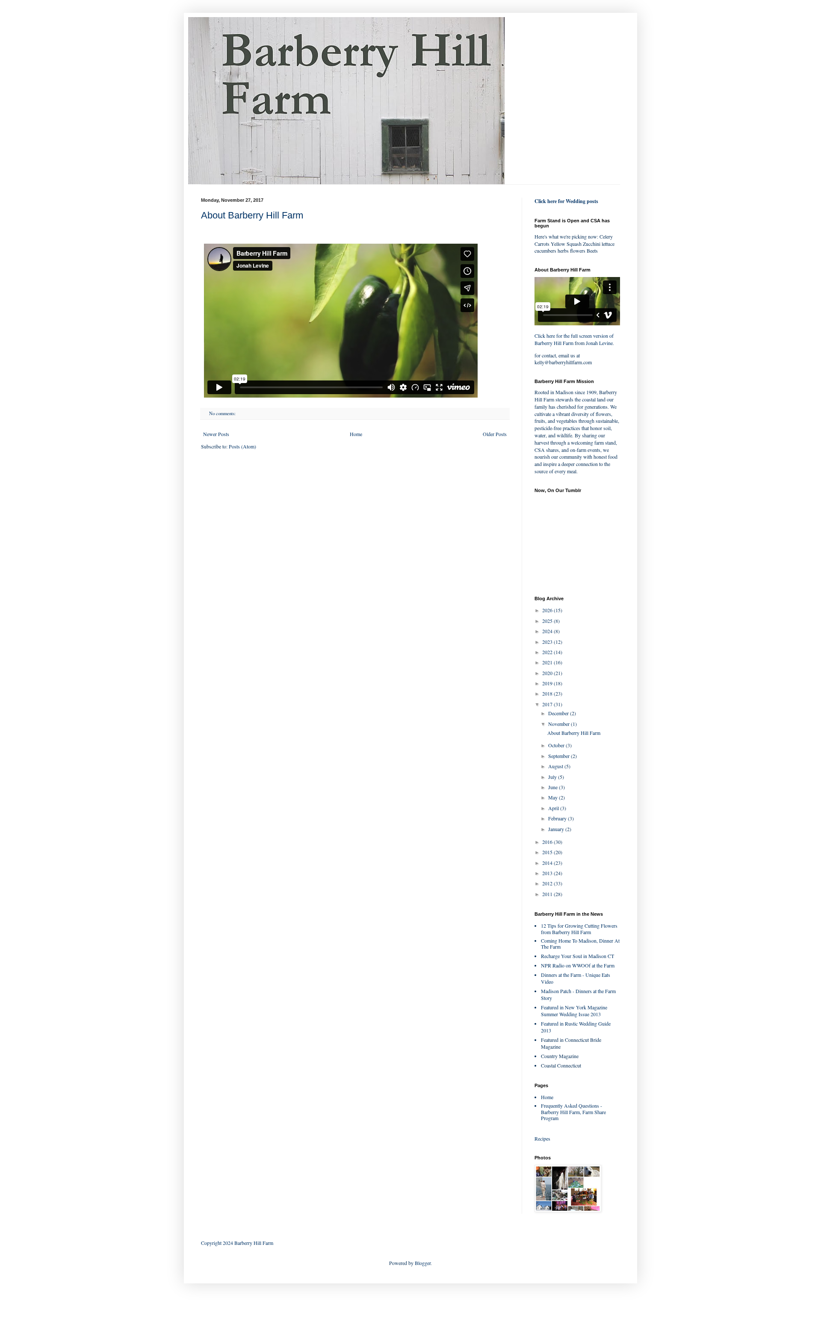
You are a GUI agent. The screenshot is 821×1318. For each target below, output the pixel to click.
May (553, 797)
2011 (548, 893)
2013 (548, 873)
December (559, 713)
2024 (548, 631)
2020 (548, 672)
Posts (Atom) (242, 446)
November (559, 723)
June (553, 787)
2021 (548, 662)
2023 (548, 641)
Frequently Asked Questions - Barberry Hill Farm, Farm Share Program (573, 1111)
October (557, 745)
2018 (548, 693)
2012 (548, 883)
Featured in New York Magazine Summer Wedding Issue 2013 (574, 1010)
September (559, 755)
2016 (548, 841)
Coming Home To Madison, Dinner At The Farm (580, 943)
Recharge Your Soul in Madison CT (577, 955)
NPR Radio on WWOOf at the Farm (577, 965)
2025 (548, 620)
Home (356, 433)
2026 (548, 610)
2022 (548, 652)
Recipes (542, 1138)
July (553, 776)
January (556, 829)
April (554, 808)
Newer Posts (216, 433)
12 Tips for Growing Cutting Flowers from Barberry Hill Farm (579, 928)
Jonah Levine (599, 342)
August (556, 766)
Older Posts (495, 433)
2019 (548, 683)
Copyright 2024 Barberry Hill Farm (237, 1242)
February (558, 818)
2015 (548, 852)
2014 (548, 862)
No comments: (223, 413)
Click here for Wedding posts (566, 201)
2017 (548, 704)
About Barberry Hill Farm (252, 215)
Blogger (423, 1262)
